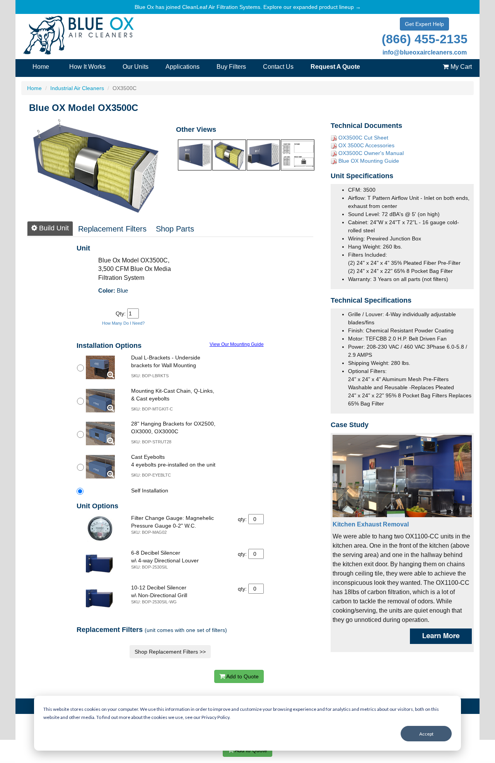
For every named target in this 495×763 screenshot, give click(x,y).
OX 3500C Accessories (366, 145)
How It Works (87, 66)
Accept (426, 734)
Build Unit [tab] (53, 228)
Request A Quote (335, 66)
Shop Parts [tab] (175, 229)
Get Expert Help (424, 24)
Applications (183, 66)
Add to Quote (242, 676)
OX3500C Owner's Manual (371, 153)
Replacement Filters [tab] (112, 229)
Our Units (135, 66)
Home (40, 66)
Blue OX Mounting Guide (368, 161)
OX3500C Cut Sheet (363, 138)
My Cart (461, 66)
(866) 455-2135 (425, 39)
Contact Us (278, 66)
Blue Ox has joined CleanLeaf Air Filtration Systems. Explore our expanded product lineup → (248, 7)
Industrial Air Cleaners (77, 88)
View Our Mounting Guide (237, 344)
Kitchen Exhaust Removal (371, 524)
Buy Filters (231, 66)
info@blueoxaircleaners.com (424, 52)
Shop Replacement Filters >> (170, 652)
